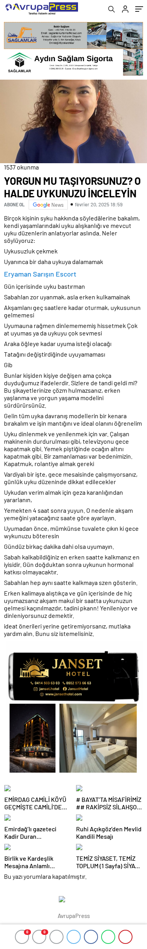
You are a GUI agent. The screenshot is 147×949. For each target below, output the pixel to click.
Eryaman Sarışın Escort (40, 274)
